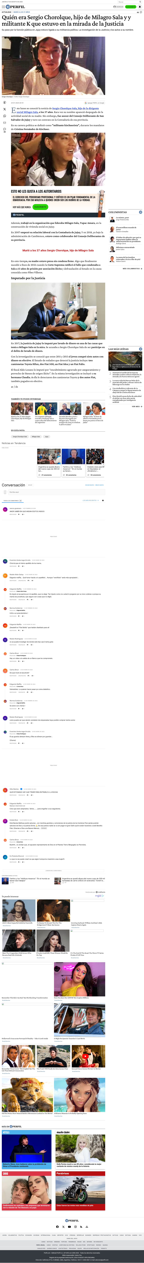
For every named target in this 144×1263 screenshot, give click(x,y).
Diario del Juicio (72, 1238)
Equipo (80, 1248)
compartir (91, 514)
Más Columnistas (131, 269)
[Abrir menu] (3, 7)
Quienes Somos (52, 1248)
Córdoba (72, 1235)
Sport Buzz (91, 1245)
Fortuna (64, 1242)
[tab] (13, 500)
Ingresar (119, 7)
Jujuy (46, 436)
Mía (84, 1242)
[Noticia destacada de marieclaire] (80, 1132)
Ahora (4, 1235)
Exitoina (128, 1235)
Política (21, 1235)
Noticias (115, 1235)
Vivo (140, 1235)
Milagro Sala (31, 111)
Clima (54, 1235)
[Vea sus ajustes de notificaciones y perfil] (140, 7)
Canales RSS (41, 1248)
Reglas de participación (91, 1248)
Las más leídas (118, 349)
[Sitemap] (87, 1227)
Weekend (57, 1242)
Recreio (98, 1245)
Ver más (136, 406)
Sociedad (36, 1235)
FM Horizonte (98, 1242)
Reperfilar (80, 1235)
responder (13, 514)
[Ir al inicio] (15, 7)
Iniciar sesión (89, 485)
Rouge (79, 1242)
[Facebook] (57, 1227)
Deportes (60, 1235)
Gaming (134, 1235)
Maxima (105, 1245)
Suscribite (130, 7)
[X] (63, 1227)
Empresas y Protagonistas (102, 1235)
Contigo (55, 1245)
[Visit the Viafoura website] (100, 892)
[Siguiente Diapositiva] (103, 464)
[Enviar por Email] (5, 123)
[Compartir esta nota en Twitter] (5, 109)
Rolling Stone (81, 1245)
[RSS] (81, 1227)
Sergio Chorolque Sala (20, 436)
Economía (28, 1235)
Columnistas (117, 212)
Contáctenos (62, 1248)
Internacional (45, 1235)
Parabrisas (72, 1242)
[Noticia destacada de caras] (26, 1174)
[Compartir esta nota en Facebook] (5, 102)
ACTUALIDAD (6, 12)
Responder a (18, 591)
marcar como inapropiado (100, 516)
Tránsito (104, 1248)
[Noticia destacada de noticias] (26, 1132)
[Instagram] (75, 1227)
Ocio (66, 1235)
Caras (122, 1235)
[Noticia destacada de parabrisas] (80, 1174)
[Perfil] (16, 1126)
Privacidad (72, 1248)
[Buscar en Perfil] (140, 2)
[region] (53, 688)
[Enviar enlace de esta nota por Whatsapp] (5, 116)
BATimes (89, 1242)
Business (88, 1235)
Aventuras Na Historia (66, 1245)
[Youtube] (69, 1227)
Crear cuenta (99, 485)
